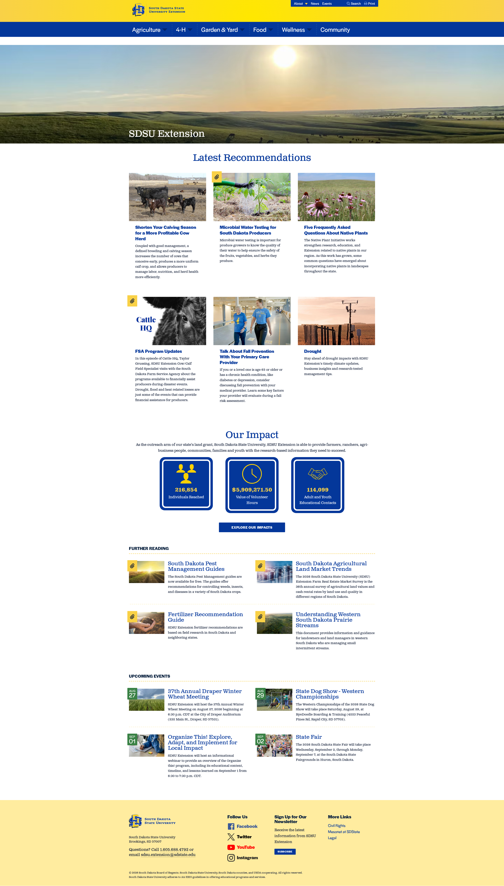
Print (371, 3)
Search (356, 3)
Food (259, 29)
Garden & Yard (219, 29)
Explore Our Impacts (252, 527)
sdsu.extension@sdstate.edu (168, 855)
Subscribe (285, 851)
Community (335, 29)
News (315, 3)
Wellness (293, 29)
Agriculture (146, 29)
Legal (332, 837)
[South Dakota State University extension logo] (159, 10)
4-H (181, 29)
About (298, 3)
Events (327, 3)
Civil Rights (337, 825)
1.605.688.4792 (174, 850)
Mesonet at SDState (344, 831)
